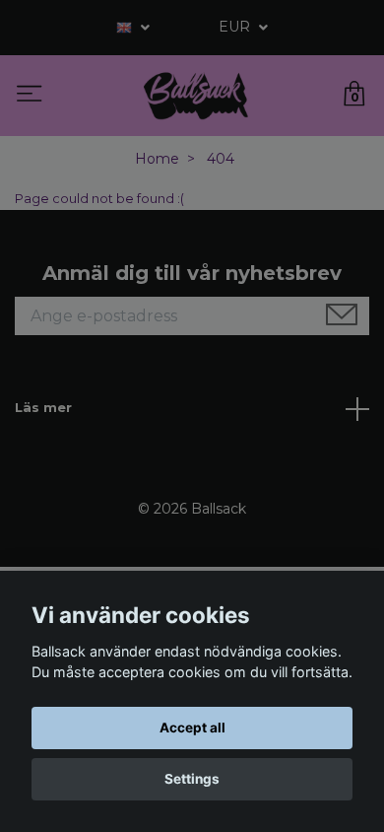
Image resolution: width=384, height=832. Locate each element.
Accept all (192, 727)
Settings (192, 779)
